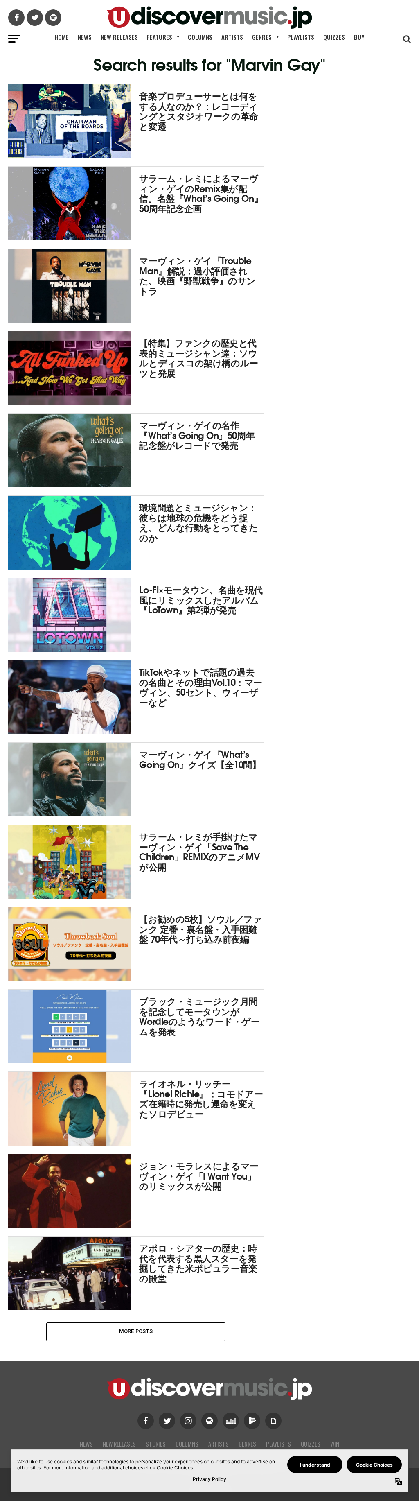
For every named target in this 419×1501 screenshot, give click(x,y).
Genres (262, 36)
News (85, 36)
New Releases (119, 36)
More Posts (136, 1331)
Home (61, 36)
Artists (232, 36)
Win (334, 1444)
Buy (359, 36)
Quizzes (334, 36)
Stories (156, 1444)
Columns (200, 36)
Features (159, 36)
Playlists (300, 36)
